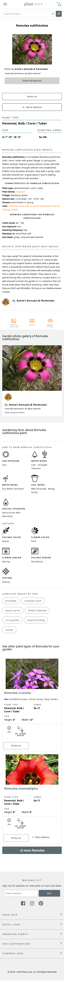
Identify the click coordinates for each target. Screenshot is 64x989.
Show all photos (32, 80)
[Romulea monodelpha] (32, 794)
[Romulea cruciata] (32, 700)
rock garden (45, 206)
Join (49, 893)
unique (14, 209)
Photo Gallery (13, 326)
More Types (50, 326)
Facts (32, 325)
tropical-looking (36, 620)
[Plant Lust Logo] (33, 4)
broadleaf (10, 600)
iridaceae (20, 191)
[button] (53, 13)
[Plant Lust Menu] (5, 4)
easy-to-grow (31, 206)
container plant (16, 206)
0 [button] (59, 3)
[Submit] (59, 14)
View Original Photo (14, 412)
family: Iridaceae (37, 610)
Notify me (32, 96)
